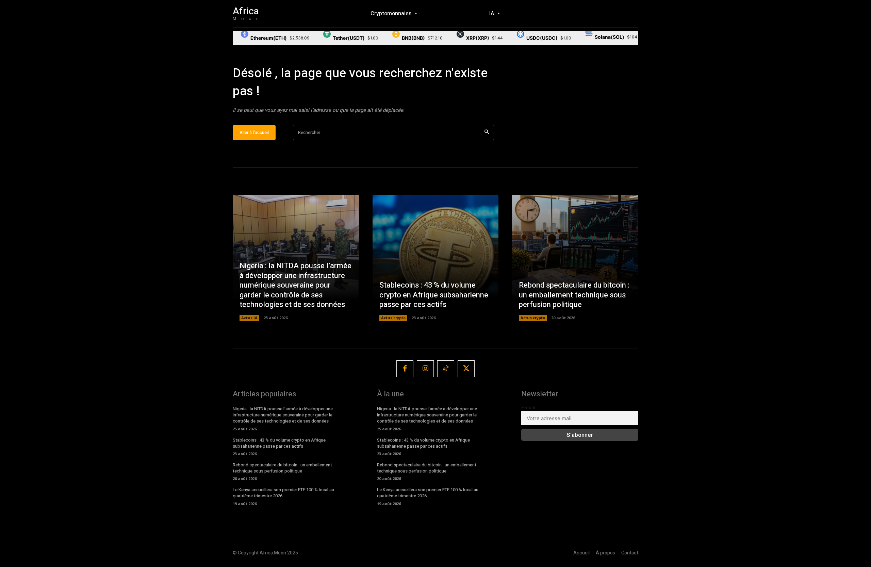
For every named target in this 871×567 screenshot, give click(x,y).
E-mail (528, 407)
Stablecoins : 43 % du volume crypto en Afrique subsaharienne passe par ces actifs (433, 295)
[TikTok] (445, 368)
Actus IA (249, 317)
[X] (466, 368)
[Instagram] (425, 368)
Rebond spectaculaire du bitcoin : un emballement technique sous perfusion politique (574, 295)
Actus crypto (393, 317)
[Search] (486, 132)
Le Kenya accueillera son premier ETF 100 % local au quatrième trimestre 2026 (283, 492)
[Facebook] (404, 368)
